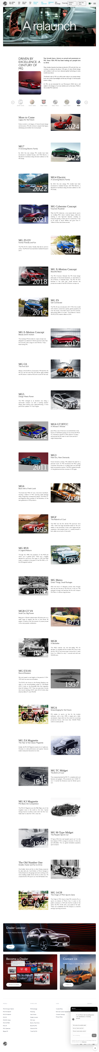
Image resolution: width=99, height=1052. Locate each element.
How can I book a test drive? (78, 1028)
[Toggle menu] (94, 3)
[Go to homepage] (5, 3)
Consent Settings (60, 1014)
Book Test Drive (81, 3)
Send (94, 1035)
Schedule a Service (71, 3)
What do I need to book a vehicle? (79, 1031)
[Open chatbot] (95, 1048)
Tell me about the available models (79, 1025)
